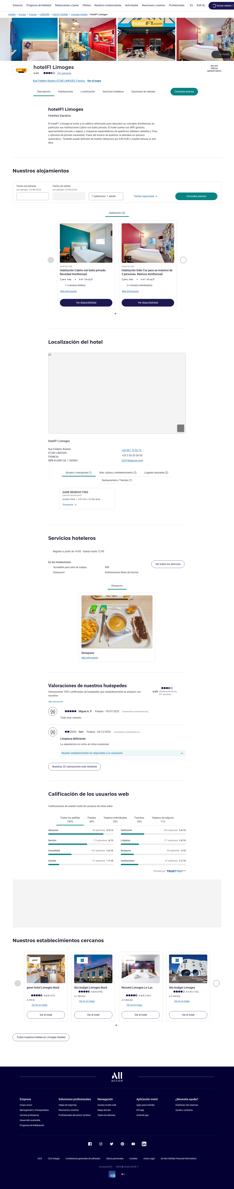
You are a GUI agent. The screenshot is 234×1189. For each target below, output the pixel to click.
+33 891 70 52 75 (131, 450)
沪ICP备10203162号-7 (127, 1166)
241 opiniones (64, 73)
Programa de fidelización (32, 1125)
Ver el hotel (46, 1014)
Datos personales (115, 1158)
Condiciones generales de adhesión (83, 1158)
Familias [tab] (139, 819)
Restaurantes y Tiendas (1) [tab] (117, 480)
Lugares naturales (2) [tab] (156, 472)
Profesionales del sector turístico (75, 1115)
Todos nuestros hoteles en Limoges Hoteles (41, 1037)
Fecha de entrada (29, 188)
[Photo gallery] (117, 39)
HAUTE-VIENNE (60, 14)
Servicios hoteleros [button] (72, 538)
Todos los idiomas (106, 1115)
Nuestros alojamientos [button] (41, 171)
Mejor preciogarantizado (214, 68)
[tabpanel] (117, 267)
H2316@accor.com (132, 460)
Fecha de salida (65, 188)
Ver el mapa (94, 80)
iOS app (140, 1110)
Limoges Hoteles (79, 14)
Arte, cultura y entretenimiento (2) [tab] (118, 472)
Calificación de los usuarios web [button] (88, 794)
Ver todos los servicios (168, 564)
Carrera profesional (29, 1115)
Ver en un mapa (39, 1005)
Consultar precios (184, 91)
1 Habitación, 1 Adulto (104, 196)
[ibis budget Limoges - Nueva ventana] (188, 969)
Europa (22, 14)
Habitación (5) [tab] (117, 212)
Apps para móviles (145, 1105)
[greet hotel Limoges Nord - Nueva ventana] (46, 969)
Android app (142, 1115)
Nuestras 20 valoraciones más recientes (74, 766)
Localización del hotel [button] (75, 342)
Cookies (133, 1158)
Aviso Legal (149, 1158)
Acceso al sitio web (107, 1105)
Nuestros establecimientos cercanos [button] (58, 940)
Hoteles (12, 14)
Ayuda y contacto (184, 1110)
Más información (90, 657)
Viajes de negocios (68, 1105)
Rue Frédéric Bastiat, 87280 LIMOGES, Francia (59, 80)
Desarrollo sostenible (30, 1120)
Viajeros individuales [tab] (115, 819)
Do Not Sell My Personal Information (178, 1158)
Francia (33, 14)
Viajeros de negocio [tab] (163, 819)
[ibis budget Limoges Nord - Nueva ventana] (93, 969)
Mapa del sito (104, 1110)
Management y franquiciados (34, 1110)
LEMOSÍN (44, 14)
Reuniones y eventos (69, 1110)
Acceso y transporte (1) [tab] (79, 472)
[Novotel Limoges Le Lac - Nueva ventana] (141, 969)
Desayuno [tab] (117, 585)
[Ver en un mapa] (117, 393)
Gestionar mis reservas (186, 1105)
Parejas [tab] (92, 819)
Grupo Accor (26, 1105)
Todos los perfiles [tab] (70, 819)
